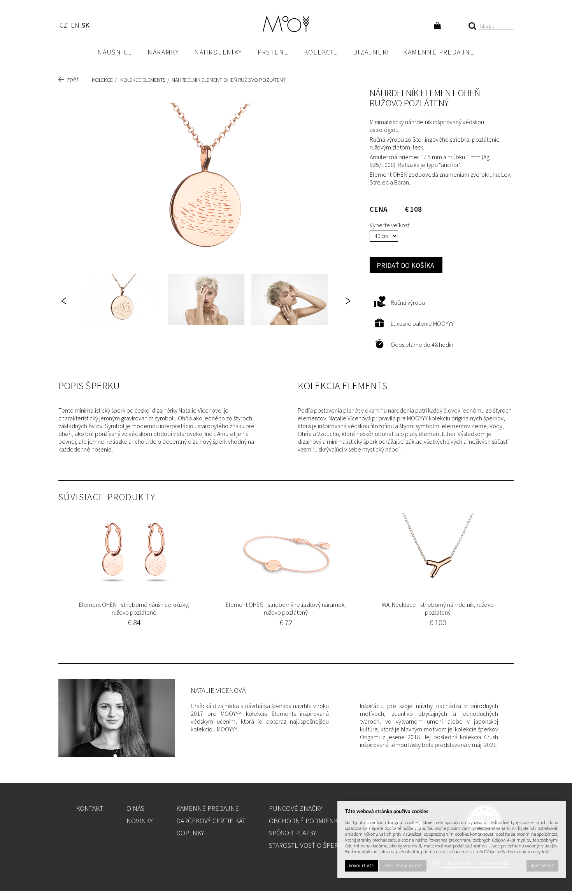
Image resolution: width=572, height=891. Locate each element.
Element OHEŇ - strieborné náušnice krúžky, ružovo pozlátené (134, 608)
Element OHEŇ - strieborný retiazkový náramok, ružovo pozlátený (286, 608)
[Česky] (63, 26)
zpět (72, 79)
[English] (75, 26)
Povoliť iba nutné (403, 865)
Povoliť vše (361, 865)
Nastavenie (542, 865)
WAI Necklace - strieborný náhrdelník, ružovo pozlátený (438, 608)
